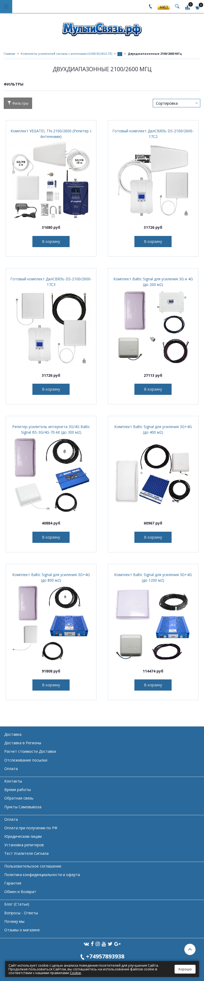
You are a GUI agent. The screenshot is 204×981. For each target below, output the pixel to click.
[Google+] (117, 943)
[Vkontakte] (86, 943)
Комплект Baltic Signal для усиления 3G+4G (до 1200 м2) (153, 577)
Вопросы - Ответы (21, 912)
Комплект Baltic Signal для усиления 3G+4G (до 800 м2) (51, 577)
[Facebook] (92, 943)
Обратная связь (18, 798)
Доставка (13, 734)
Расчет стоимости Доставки (30, 751)
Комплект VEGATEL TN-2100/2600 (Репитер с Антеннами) (51, 133)
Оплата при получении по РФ (30, 827)
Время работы (17, 789)
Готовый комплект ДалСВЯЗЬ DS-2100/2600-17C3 (51, 281)
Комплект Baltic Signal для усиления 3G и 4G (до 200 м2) (153, 281)
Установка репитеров (24, 844)
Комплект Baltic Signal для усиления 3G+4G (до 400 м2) (153, 429)
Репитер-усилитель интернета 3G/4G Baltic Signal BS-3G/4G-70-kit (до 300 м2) (51, 429)
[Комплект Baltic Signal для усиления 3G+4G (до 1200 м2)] (153, 624)
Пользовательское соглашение (32, 866)
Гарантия (12, 883)
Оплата (11, 768)
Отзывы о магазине (22, 929)
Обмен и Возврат (20, 891)
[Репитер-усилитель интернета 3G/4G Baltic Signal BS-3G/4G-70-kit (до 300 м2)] (51, 476)
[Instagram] (98, 943)
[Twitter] (110, 943)
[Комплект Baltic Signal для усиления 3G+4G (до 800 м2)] (51, 624)
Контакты (13, 781)
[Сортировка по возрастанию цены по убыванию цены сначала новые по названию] (176, 103)
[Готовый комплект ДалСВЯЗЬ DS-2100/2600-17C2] (153, 180)
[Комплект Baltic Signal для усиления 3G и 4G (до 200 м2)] (153, 328)
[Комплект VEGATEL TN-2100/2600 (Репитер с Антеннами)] (51, 180)
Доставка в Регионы (22, 742)
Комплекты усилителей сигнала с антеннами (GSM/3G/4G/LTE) (66, 54)
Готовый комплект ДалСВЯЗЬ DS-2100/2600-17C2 (153, 133)
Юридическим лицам (23, 836)
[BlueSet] (102, 27)
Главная (9, 54)
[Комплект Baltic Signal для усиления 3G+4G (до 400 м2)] (153, 476)
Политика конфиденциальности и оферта (42, 874)
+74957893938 (105, 956)
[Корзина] (198, 7)
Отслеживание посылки (25, 760)
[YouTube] (104, 943)
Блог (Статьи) (16, 904)
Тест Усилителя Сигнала (26, 853)
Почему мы (14, 921)
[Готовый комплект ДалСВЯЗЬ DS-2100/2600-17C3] (51, 328)
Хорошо (185, 969)
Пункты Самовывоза (22, 806)
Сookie (75, 972)
